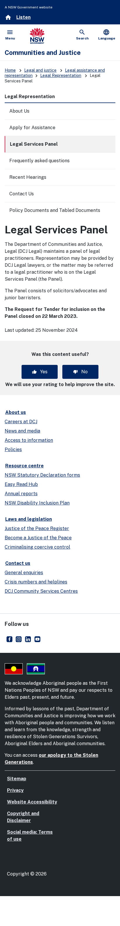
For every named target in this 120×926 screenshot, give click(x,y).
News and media (22, 431)
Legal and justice (40, 70)
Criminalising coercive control (37, 547)
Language (106, 34)
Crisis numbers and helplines (36, 582)
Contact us (17, 563)
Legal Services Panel (34, 144)
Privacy (15, 790)
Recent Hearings (27, 177)
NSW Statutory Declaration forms (42, 475)
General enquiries (24, 572)
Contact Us (21, 194)
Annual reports (21, 493)
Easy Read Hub (21, 484)
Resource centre (24, 466)
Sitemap (16, 778)
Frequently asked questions (39, 160)
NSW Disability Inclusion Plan (37, 503)
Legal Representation (60, 75)
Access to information (29, 440)
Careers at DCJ (21, 421)
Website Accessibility (32, 802)
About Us (19, 111)
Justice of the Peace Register (37, 528)
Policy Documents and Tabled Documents (54, 210)
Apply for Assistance (32, 127)
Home (10, 70)
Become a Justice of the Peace (38, 538)
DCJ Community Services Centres (41, 591)
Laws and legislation (28, 519)
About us (15, 412)
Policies (13, 449)
